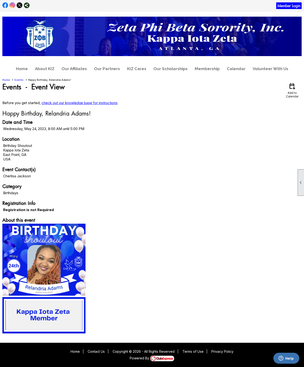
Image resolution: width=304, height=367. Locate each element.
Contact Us (96, 351)
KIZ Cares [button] (136, 68)
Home (22, 68)
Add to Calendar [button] (292, 90)
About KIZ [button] (44, 68)
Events (19, 80)
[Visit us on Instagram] (12, 5)
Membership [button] (207, 68)
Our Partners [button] (107, 68)
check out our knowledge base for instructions (80, 103)
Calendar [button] (236, 68)
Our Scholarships (170, 68)
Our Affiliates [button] (74, 68)
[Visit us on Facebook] (5, 5)
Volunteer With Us (270, 68)
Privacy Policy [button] (222, 351)
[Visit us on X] (20, 5)
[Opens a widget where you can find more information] (286, 359)
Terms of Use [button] (193, 351)
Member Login (288, 5)
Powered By (140, 358)
